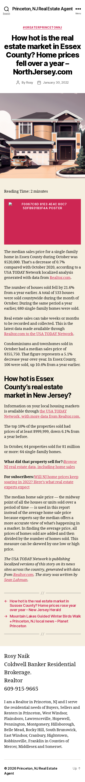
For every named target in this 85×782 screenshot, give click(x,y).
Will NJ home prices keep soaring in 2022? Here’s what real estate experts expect (41, 482)
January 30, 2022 (56, 82)
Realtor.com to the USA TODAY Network (38, 334)
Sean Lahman (15, 580)
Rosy (29, 82)
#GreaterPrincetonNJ (42, 27)
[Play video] (42, 222)
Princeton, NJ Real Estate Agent (42, 9)
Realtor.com (60, 277)
